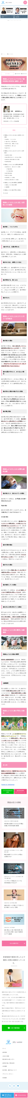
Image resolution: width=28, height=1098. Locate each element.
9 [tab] (20, 20)
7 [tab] (17, 20)
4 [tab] (13, 20)
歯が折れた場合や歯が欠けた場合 (13, 159)
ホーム (4, 1048)
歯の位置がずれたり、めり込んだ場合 (13, 157)
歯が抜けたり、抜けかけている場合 (13, 166)
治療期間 (7, 187)
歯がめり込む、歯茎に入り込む (12, 143)
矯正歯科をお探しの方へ (8, 1059)
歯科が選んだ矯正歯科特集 (8, 1095)
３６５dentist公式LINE (8, 791)
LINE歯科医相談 (22, 1095)
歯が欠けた (8, 148)
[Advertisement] (14, 36)
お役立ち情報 (5, 1056)
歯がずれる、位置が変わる (11, 141)
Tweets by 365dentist (7, 784)
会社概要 (4, 1066)
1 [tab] (8, 20)
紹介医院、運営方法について (9, 1070)
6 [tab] (16, 20)
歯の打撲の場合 (9, 173)
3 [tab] (11, 20)
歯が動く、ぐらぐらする (11, 139)
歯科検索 (4, 1052)
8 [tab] (19, 20)
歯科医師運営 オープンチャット (20, 791)
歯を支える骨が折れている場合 (12, 179)
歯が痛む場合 (8, 161)
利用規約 (4, 1077)
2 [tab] (9, 20)
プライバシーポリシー (7, 1073)
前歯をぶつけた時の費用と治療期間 (13, 182)
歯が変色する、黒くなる (11, 145)
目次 (14, 130)
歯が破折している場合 (10, 177)
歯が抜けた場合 (9, 155)
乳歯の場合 (9, 169)
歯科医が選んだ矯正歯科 (8, 1063)
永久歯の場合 (10, 171)
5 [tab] (14, 20)
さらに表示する (14, 943)
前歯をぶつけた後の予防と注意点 (12, 190)
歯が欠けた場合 (9, 175)
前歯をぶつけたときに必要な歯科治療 (13, 164)
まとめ (6, 193)
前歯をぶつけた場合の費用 (11, 184)
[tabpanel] (7, 12)
